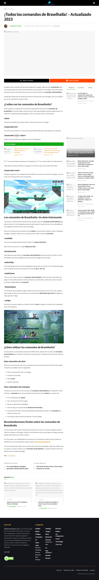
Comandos (11, 9)
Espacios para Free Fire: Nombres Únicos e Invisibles (21, 150)
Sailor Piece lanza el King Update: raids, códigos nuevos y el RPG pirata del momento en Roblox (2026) (86, 175)
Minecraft (37, 555)
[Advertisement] (81, 120)
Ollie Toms (12, 506)
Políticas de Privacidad (82, 570)
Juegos (47, 531)
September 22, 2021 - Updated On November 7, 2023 (37, 26)
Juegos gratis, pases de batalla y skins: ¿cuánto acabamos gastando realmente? (80, 151)
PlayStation (48, 542)
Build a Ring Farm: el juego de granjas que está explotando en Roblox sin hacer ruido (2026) (86, 163)
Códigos (38, 534)
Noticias (48, 540)
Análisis (37, 529)
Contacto (92, 570)
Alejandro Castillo (15, 26)
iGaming (48, 529)
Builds (37, 531)
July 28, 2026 (82, 168)
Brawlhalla (12, 455)
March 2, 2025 (49, 155)
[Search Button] (94, 3)
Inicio (5, 9)
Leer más (7, 552)
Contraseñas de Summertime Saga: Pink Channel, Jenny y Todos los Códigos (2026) (86, 95)
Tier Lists (58, 544)
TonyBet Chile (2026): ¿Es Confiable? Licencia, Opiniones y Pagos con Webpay (85, 198)
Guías (37, 545)
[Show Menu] (5, 3)
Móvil (36, 557)
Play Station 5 (48, 552)
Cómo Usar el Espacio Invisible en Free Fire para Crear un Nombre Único (52, 150)
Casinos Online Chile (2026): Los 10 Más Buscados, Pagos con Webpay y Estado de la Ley (86, 212)
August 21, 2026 (73, 155)
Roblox (57, 531)
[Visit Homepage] (49, 3)
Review (47, 558)
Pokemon (37, 559)
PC (46, 548)
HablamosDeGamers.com (11, 529)
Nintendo (48, 537)
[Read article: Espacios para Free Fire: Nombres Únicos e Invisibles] (8, 151)
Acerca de (58, 570)
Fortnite (37, 552)
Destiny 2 (37, 547)
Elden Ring (38, 550)
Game (37, 542)
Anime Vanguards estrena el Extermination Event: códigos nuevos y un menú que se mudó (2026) (86, 187)
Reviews (58, 529)
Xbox (46, 544)
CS (36, 540)
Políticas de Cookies (68, 570)
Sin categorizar (59, 535)
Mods (47, 534)
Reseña (47, 555)
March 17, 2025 (19, 155)
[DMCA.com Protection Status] (9, 558)
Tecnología (59, 542)
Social (57, 539)
